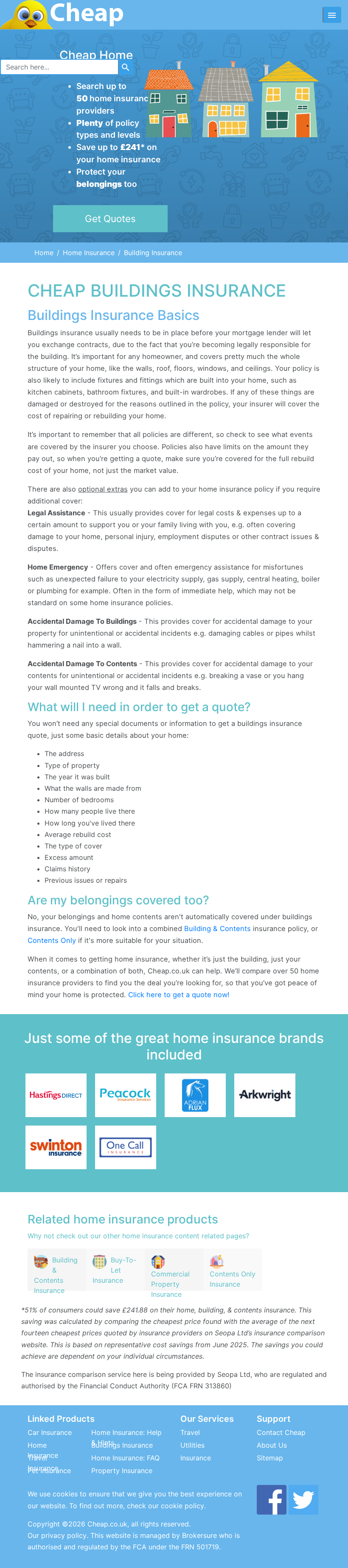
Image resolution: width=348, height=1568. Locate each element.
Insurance (195, 1458)
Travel (190, 1432)
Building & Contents (217, 928)
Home (43, 252)
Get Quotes (110, 218)
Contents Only (52, 940)
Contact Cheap (281, 1432)
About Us (272, 1445)
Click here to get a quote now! (179, 994)
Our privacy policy (57, 1535)
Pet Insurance (49, 1470)
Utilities (192, 1445)
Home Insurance (89, 252)
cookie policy (182, 1505)
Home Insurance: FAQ (125, 1458)
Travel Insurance (43, 1463)
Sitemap (270, 1458)
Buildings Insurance (122, 1445)
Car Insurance (50, 1432)
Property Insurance (121, 1470)
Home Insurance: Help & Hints (126, 1437)
